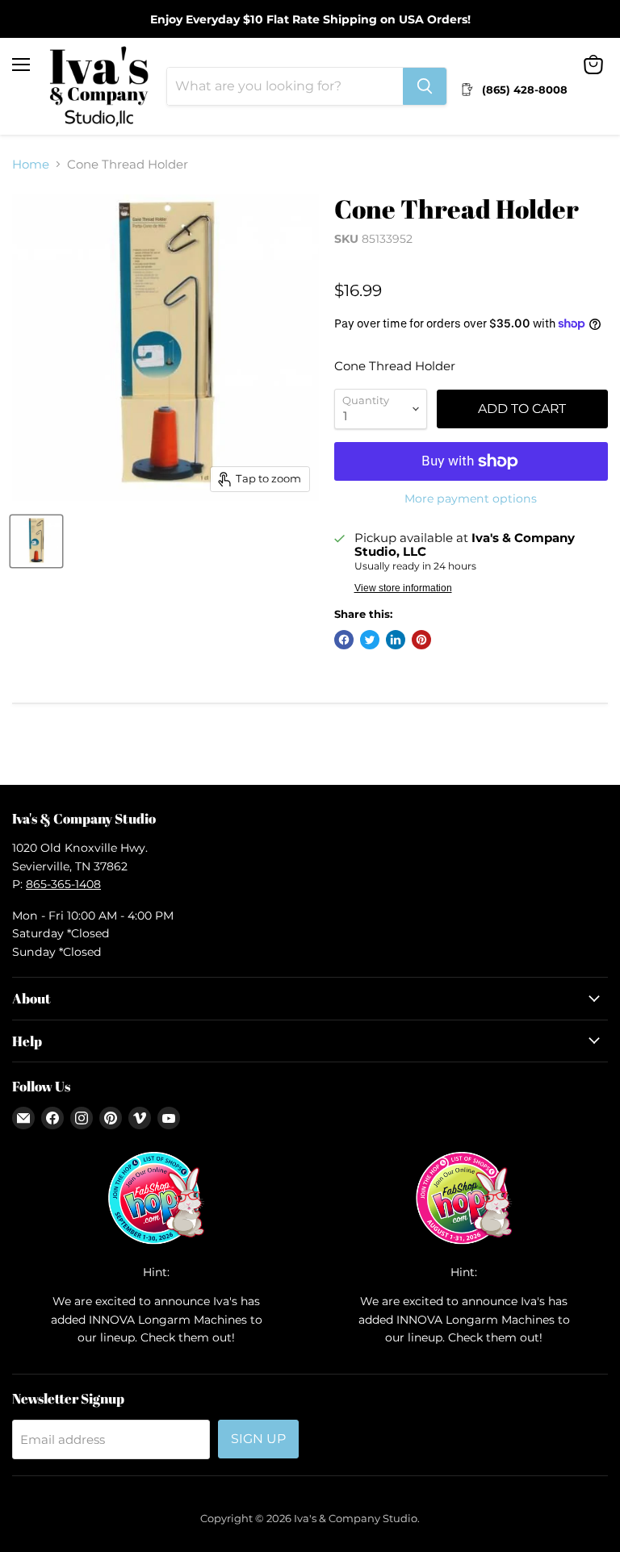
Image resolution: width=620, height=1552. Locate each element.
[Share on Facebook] (344, 639)
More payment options (470, 498)
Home (30, 164)
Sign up (258, 1438)
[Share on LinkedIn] (395, 639)
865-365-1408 (63, 884)
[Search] (424, 86)
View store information (403, 588)
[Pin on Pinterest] (421, 639)
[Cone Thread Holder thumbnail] (36, 541)
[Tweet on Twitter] (369, 639)
